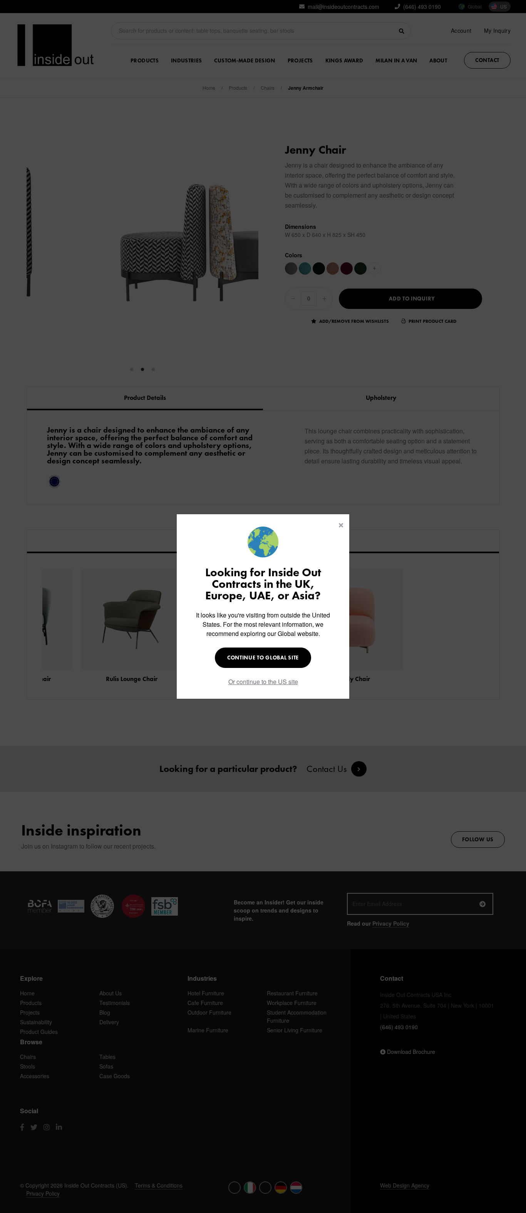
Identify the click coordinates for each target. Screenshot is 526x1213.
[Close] (341, 525)
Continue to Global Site (263, 657)
